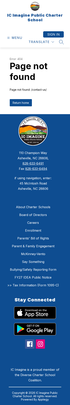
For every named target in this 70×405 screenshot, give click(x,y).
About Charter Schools (33, 207)
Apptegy (43, 399)
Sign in (53, 34)
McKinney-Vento (33, 254)
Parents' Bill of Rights (33, 238)
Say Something (33, 262)
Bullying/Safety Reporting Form (33, 269)
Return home (21, 102)
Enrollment (33, 230)
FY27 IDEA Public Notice (33, 277)
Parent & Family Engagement (33, 246)
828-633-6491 (33, 163)
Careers (33, 223)
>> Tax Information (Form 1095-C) (33, 285)
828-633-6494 (36, 169)
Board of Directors (33, 215)
